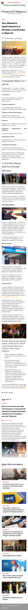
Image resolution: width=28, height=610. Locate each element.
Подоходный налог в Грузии (12, 555)
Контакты (4, 608)
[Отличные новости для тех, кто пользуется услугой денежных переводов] (14, 474)
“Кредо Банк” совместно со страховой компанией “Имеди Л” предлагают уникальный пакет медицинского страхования (13, 510)
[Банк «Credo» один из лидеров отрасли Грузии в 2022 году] (14, 565)
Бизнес (4, 19)
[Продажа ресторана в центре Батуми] (14, 587)
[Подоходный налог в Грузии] (14, 545)
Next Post (5, 399)
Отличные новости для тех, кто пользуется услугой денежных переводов (13, 486)
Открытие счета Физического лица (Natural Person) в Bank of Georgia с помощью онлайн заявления (13, 533)
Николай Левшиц (14, 11)
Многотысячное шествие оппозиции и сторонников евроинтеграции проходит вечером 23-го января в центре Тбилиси (14, 411)
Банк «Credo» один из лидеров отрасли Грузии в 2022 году (13, 576)
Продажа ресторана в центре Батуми (12, 598)
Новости (4, 403)
